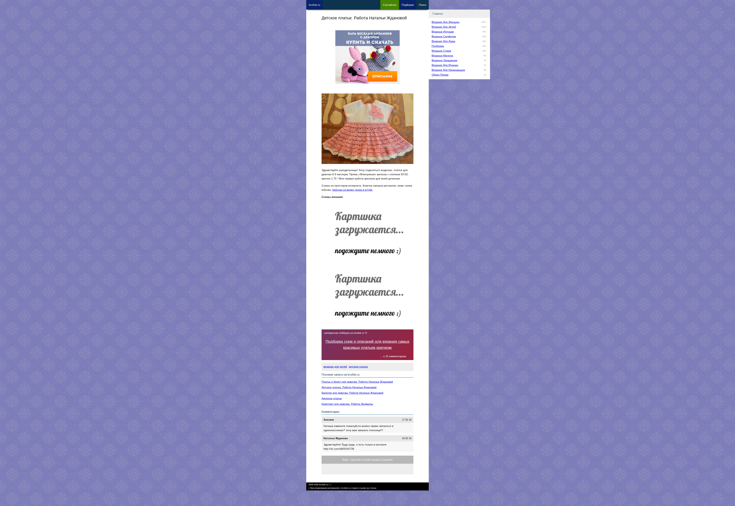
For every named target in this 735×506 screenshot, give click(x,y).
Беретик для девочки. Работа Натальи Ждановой (352, 392)
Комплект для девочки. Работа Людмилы (347, 403)
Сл (390, 4)
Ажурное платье (332, 398)
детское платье (358, 366)
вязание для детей (335, 366)
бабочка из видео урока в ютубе (352, 189)
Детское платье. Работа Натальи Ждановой (349, 387)
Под (408, 4)
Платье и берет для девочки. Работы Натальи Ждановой (357, 381)
